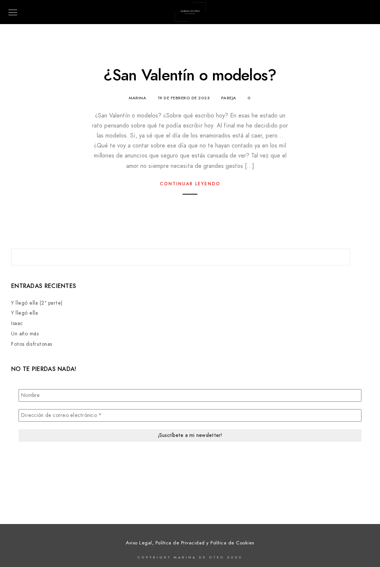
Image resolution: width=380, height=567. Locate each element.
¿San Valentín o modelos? (190, 75)
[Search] (339, 255)
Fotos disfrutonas (31, 344)
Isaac (17, 323)
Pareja (228, 98)
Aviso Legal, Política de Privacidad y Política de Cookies (190, 543)
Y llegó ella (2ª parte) (37, 302)
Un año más (25, 333)
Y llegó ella (24, 312)
